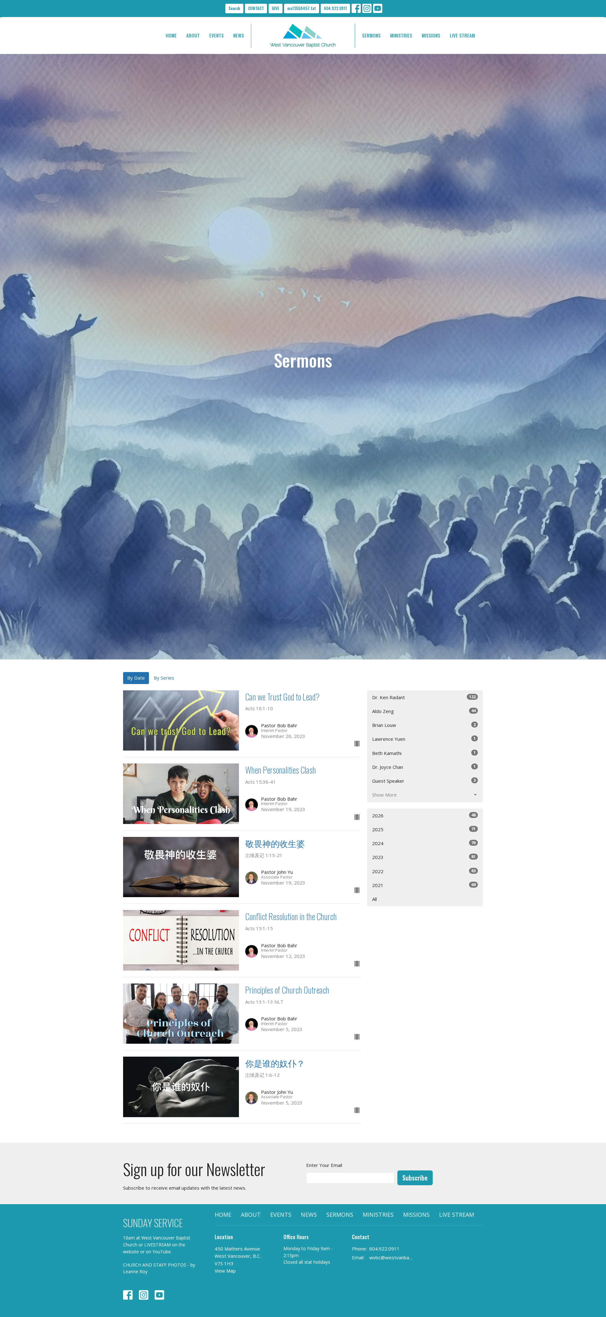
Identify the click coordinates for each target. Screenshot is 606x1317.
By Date (136, 678)
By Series (164, 678)
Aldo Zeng (424, 711)
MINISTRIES (401, 35)
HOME (171, 35)
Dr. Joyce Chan (424, 766)
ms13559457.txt (301, 8)
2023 (424, 857)
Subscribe (415, 1177)
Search (234, 8)
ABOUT (193, 35)
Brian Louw (424, 725)
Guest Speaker (424, 780)
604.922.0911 (335, 8)
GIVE (275, 8)
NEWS (238, 35)
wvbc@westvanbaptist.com (391, 1257)
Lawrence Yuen (424, 738)
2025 (424, 829)
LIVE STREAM (462, 35)
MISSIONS (431, 35)
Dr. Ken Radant (424, 697)
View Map (225, 1271)
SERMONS (371, 35)
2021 (424, 885)
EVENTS (216, 35)
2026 (424, 815)
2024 (424, 843)
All (374, 899)
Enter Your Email (324, 1165)
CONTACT (256, 8)
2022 (424, 871)
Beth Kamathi (424, 753)
